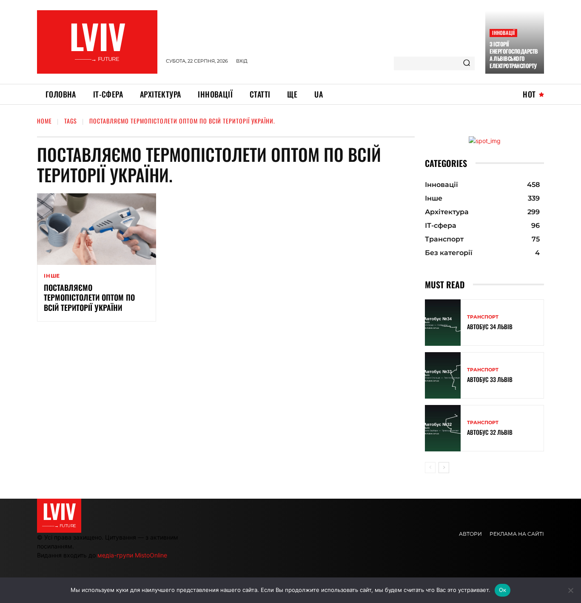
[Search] (467, 63)
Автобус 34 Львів (490, 326)
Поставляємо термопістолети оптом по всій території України (89, 297)
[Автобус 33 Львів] (443, 375)
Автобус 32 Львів (490, 432)
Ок (503, 589)
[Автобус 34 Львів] (443, 322)
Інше (52, 276)
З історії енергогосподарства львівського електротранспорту (514, 55)
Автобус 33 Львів (490, 379)
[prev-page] (430, 467)
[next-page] (444, 467)
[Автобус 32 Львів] (443, 428)
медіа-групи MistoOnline (132, 555)
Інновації (503, 32)
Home (44, 120)
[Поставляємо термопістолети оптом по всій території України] (96, 229)
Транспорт (482, 317)
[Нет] (570, 590)
